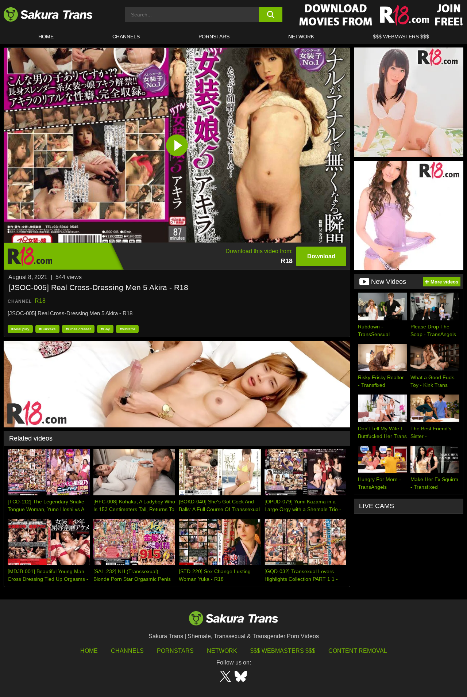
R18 (40, 301)
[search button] (271, 14)
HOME (46, 36)
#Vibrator (127, 329)
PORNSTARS (213, 36)
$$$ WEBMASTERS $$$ (401, 36)
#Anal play (20, 329)
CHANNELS (126, 36)
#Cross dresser (78, 329)
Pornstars (175, 651)
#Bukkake (47, 329)
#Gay (105, 329)
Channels (127, 651)
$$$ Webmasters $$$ (282, 651)
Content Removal (357, 651)
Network (301, 36)
